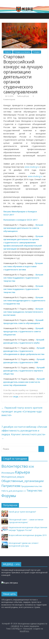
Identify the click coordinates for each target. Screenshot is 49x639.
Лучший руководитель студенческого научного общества (24, 370)
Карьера (22, 472)
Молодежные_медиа (12, 476)
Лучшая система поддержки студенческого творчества (23, 277)
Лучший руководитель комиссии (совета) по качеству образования (24, 381)
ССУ (24, 491)
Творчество (34, 490)
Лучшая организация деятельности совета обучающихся (23, 227)
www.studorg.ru (32, 166)
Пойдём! (36, 52)
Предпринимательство (31, 486)
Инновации (8, 472)
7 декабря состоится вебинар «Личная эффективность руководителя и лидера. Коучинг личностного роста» (24, 432)
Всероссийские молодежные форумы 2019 (28, 535)
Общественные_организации (22, 481)
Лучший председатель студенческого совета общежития (23, 331)
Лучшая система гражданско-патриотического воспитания (23, 311)
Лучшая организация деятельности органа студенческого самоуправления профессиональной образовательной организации (23, 242)
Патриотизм (10, 486)
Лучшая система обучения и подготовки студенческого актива (23, 266)
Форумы (8, 495)
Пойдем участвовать (22, 52)
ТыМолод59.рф (23, 96)
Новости (8, 52)
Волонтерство (14, 466)
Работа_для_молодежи (12, 491)
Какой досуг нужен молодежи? (22, 511)
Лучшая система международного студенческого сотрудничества (24, 300)
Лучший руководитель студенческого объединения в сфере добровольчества (24, 351)
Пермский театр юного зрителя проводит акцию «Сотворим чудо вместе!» (21, 411)
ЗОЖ (31, 466)
